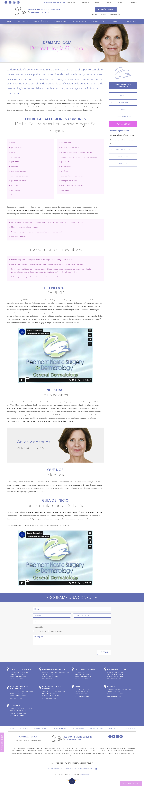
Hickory (98, 2)
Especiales (115, 21)
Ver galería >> (30, 448)
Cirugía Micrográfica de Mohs (122, 135)
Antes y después (33, 441)
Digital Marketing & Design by (71, 769)
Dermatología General (119, 130)
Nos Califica (2, 742)
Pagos (103, 15)
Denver (121, 2)
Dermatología (78, 21)
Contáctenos (105, 9)
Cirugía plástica (39, 21)
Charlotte (85, 2)
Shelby (109, 2)
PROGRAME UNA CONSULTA (123, 85)
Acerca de (22, 21)
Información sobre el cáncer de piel (123, 141)
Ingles (94, 15)
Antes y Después (97, 21)
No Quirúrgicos (59, 21)
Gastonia (71, 2)
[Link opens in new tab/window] (5, 2)
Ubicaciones (115, 15)
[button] (72, 781)
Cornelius (133, 2)
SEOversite (84, 774)
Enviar (104, 652)
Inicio (9, 21)
